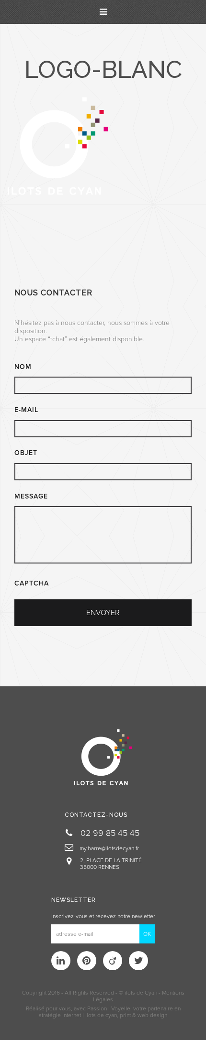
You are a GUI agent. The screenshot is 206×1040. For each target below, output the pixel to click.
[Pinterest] (86, 960)
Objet (25, 453)
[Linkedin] (60, 960)
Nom (23, 367)
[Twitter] (138, 960)
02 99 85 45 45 (108, 833)
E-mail (26, 410)
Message (31, 496)
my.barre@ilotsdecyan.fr (108, 848)
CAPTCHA (31, 583)
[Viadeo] (112, 960)
